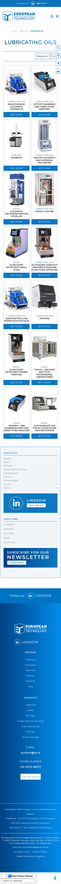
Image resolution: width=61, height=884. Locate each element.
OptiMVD (44, 318)
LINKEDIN (43, 596)
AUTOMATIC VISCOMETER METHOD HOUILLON (16, 213)
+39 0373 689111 (31, 766)
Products (10, 453)
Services (30, 670)
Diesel (6, 462)
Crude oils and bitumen (15, 469)
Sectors (7, 487)
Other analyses (11, 480)
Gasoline (8, 458)
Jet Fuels (8, 465)
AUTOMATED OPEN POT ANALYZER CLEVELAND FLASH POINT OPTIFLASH (44, 267)
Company (30, 665)
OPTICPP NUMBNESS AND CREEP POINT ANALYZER (44, 106)
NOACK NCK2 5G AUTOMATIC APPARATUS (16, 106)
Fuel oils (7, 477)
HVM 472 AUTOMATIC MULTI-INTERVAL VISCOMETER (45, 160)
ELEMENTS (16, 157)
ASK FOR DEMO (30, 776)
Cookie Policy (39, 851)
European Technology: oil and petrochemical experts (30, 811)
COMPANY (9, 524)
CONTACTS (9, 542)
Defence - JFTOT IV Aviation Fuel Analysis (30, 818)
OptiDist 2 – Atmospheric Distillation (30, 827)
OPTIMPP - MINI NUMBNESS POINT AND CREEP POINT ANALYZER (16, 428)
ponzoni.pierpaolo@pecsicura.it (31, 847)
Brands (7, 484)
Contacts (30, 681)
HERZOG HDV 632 (44, 211)
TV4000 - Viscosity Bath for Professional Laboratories (44, 373)
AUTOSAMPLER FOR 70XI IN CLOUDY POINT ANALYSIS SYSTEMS (44, 428)
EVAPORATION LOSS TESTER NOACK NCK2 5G (16, 319)
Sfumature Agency (34, 856)
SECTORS (8, 533)
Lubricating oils (11, 473)
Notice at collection (12, 880)
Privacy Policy (22, 851)
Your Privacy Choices (22, 876)
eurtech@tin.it (30, 752)
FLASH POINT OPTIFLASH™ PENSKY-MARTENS (16, 372)
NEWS (7, 538)
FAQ (30, 686)
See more (16, 114)
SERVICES (9, 529)
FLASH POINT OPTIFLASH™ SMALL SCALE (16, 267)
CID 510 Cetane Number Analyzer (30, 823)
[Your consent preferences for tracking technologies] (55, 878)
